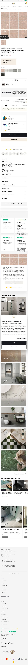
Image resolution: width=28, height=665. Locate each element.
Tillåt (14, 343)
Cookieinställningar (21, 338)
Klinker (5, 8)
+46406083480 (3, 646)
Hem (2, 8)
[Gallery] (14, 25)
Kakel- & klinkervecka (6, 0)
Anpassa (13, 347)
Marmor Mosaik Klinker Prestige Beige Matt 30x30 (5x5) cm (11, 48)
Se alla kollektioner (19, 474)
